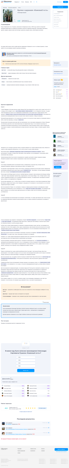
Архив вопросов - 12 (64, 463)
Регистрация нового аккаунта (61, 451)
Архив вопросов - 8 (53, 463)
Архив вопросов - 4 (42, 463)
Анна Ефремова (58, 89)
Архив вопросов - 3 (42, 461)
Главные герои (56, 17)
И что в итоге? (56, 22)
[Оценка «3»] (31, 408)
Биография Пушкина (57, 64)
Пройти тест (60, 6)
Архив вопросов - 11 (64, 461)
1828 (19, 357)
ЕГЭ (31, 1)
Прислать (58, 167)
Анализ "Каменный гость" (58, 73)
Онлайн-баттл (32, 450)
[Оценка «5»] (35, 408)
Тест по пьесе (56, 26)
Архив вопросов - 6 (53, 460)
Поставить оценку (42, 408)
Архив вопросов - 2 (42, 460)
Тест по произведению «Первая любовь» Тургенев (16, 434)
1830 (19, 363)
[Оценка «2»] (29, 408)
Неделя (55, 86)
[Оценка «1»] (27, 408)
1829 (19, 360)
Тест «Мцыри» (9, 424)
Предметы (17, 1)
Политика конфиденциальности (22, 460)
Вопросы (27, 1)
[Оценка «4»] (33, 408)
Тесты (22, 1)
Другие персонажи (57, 19)
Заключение (56, 24)
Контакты (43, 448)
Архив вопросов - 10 (64, 460)
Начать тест (25, 370)
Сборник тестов (33, 448)
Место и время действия (58, 15)
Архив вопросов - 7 (53, 461)
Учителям (43, 450)
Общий (58, 86)
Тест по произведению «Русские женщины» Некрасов (16, 429)
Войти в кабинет (61, 449)
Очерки (19, 452)
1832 (19, 366)
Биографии (19, 448)
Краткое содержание (57, 20)
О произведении (57, 13)
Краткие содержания (21, 450)
